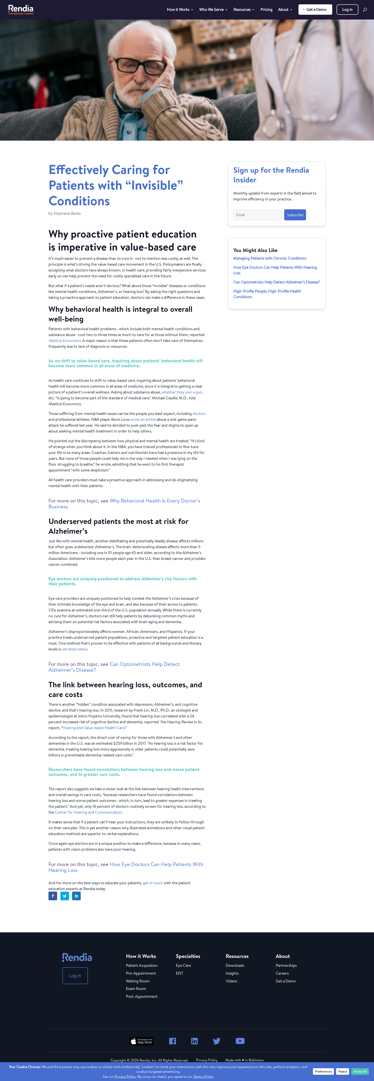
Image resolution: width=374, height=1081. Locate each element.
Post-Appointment (142, 996)
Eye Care (183, 965)
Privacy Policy (207, 1060)
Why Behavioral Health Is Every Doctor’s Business (124, 503)
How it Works (178, 10)
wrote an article (143, 419)
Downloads (235, 965)
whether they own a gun (182, 392)
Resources (242, 10)
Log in (347, 9)
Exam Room (136, 989)
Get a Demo (316, 9)
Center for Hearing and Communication (88, 812)
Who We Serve (211, 10)
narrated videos (74, 649)
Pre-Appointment (141, 973)
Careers (282, 973)
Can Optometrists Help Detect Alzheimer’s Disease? (114, 666)
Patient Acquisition (142, 965)
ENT (179, 973)
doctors (199, 413)
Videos (231, 981)
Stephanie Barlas (67, 213)
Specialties (188, 956)
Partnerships (286, 965)
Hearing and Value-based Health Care (94, 727)
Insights (232, 973)
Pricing (266, 10)
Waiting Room (138, 981)
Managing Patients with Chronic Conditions (269, 258)
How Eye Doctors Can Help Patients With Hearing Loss (125, 867)
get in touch (153, 883)
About (283, 10)
